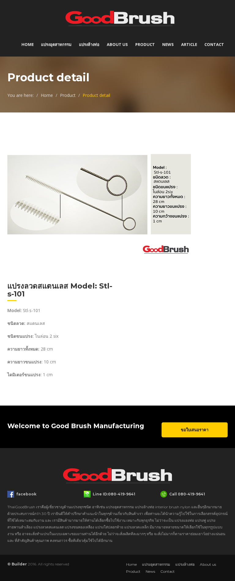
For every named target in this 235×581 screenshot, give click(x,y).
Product (145, 44)
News (168, 44)
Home (27, 44)
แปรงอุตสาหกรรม (56, 44)
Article (189, 44)
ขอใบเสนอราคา (194, 429)
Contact (214, 44)
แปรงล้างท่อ (89, 44)
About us (117, 44)
